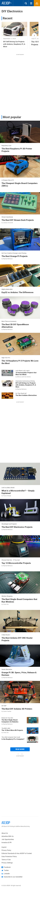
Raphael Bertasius (8, 258)
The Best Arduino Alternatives (26, 395)
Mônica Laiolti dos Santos (24, 377)
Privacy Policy (6, 850)
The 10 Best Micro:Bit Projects (12, 730)
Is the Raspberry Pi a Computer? (13, 739)
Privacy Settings (7, 863)
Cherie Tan (6, 604)
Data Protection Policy (9, 856)
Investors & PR (6, 842)
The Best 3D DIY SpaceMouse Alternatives (15, 325)
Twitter (6, 870)
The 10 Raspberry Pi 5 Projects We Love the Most (20, 362)
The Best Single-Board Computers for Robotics (10, 721)
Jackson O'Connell (8, 222)
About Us (5, 833)
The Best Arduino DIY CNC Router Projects (17, 639)
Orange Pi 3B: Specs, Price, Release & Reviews (19, 673)
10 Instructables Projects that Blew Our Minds (26, 373)
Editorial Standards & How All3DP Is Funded (17, 853)
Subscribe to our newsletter (13, 877)
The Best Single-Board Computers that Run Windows (19, 600)
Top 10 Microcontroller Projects (16, 563)
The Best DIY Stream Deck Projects (18, 220)
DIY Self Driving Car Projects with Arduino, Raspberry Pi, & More (26, 385)
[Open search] (25, 3)
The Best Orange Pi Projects (15, 256)
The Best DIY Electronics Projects (17, 527)
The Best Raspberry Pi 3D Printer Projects (17, 150)
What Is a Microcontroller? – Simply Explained (18, 492)
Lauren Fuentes (7, 711)
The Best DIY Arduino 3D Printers (17, 709)
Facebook (7, 867)
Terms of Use (6, 860)
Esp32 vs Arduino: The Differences (17, 292)
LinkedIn (7, 874)
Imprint (4, 847)
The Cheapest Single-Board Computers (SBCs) (20, 184)
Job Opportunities (8, 839)
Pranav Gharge (7, 495)
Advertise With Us (7, 836)
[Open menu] (31, 3)
